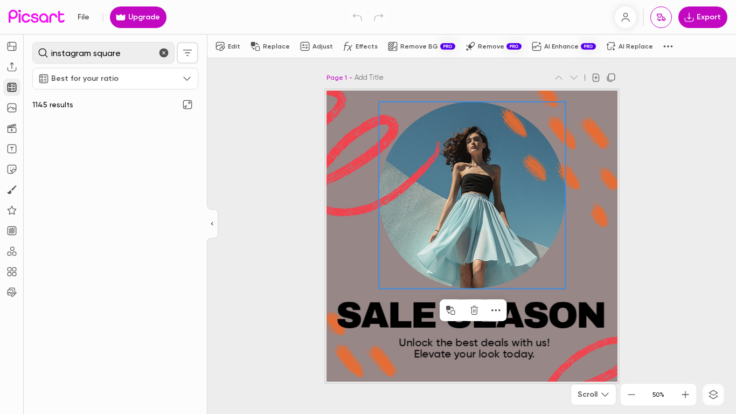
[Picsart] (37, 17)
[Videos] (11, 128)
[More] (495, 310)
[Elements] (11, 210)
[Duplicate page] (611, 77)
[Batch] (11, 292)
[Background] (11, 230)
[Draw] (11, 189)
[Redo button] (378, 17)
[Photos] (11, 107)
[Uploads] (11, 66)
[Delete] (474, 310)
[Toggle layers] (713, 394)
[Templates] (11, 87)
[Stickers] (11, 169)
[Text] (11, 148)
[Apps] (11, 251)
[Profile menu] (625, 17)
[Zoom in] (685, 394)
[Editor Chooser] (212, 224)
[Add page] (595, 77)
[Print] (661, 17)
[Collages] (11, 271)
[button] (368, 207)
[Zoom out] (631, 394)
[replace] (450, 310)
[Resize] (11, 46)
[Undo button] (357, 17)
